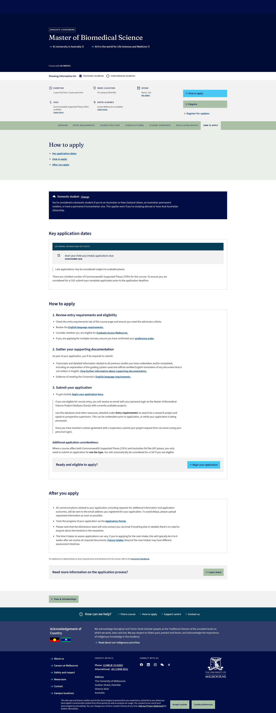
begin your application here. (88, 394)
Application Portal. (115, 521)
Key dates (145, 95)
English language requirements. (86, 327)
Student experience (160, 125)
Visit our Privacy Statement (150, 706)
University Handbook (140, 559)
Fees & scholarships (187, 125)
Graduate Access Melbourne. (112, 333)
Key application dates (64, 153)
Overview (63, 125)
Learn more (58, 112)
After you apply (60, 165)
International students (123, 76)
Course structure (110, 125)
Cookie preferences (203, 704)
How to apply (210, 125)
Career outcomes (134, 125)
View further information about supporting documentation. (113, 371)
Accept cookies (179, 704)
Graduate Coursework (62, 29)
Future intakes (116, 540)
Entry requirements (84, 125)
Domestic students (93, 76)
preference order (144, 338)
